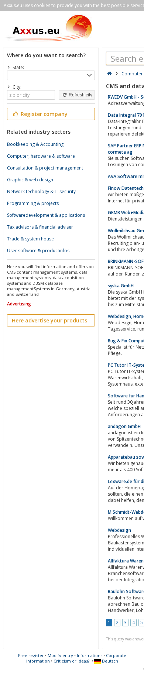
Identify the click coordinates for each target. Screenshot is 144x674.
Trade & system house (30, 239)
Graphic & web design (30, 180)
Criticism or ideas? (71, 661)
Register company (43, 113)
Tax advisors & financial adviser (40, 227)
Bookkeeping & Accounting (35, 144)
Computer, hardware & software (41, 156)
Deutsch (109, 661)
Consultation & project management (45, 168)
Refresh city (80, 94)
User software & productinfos (38, 250)
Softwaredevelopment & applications (46, 215)
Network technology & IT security (41, 191)
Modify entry (60, 655)
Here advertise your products (49, 320)
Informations (89, 655)
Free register (31, 655)
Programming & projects (33, 203)
